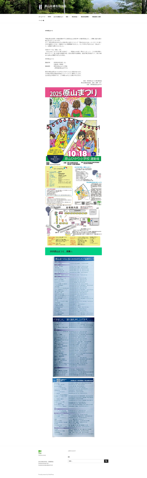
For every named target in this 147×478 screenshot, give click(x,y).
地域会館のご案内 (96, 16)
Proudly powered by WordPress (46, 474)
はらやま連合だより (58, 16)
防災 (67, 16)
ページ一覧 (41, 20)
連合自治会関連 (85, 16)
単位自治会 (74, 16)
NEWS (49, 16)
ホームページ (42, 16)
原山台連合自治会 (55, 6)
